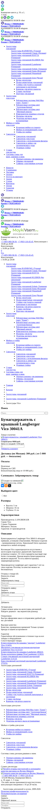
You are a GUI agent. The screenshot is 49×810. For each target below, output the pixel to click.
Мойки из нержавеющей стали (29, 130)
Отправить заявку (8, 588)
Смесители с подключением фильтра (32, 141)
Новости (9, 168)
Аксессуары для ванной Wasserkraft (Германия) (26, 683)
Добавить (5, 602)
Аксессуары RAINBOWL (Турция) (21, 670)
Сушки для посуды (9, 766)
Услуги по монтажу (14, 177)
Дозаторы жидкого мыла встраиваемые (26, 119)
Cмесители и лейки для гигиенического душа (26, 144)
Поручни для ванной (25, 94)
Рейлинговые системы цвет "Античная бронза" (28, 106)
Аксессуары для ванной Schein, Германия (24, 685)
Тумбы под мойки (24, 132)
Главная (9, 385)
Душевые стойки (23, 148)
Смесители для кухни (25, 139)
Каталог (9, 390)
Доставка (10, 172)
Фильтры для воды (24, 116)
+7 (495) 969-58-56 (9, 242)
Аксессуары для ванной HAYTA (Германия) (25, 674)
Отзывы (9, 190)
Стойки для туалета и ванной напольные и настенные (28, 86)
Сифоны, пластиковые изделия (29, 163)
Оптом (9, 186)
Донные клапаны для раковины (29, 159)
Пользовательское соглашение (14, 793)
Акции (9, 179)
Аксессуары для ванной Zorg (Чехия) (22, 688)
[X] (9, 485)
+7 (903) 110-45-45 (26, 242)
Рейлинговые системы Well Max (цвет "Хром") (26, 710)
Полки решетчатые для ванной (29, 82)
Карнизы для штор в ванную (28, 89)
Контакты (10, 183)
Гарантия (10, 188)
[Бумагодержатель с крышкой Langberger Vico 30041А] (24, 438)
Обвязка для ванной (24, 161)
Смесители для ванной (26, 136)
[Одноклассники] (6, 485)
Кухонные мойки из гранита (28, 127)
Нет (5, 496)
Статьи (9, 181)
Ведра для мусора (23, 80)
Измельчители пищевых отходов (30, 114)
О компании (11, 170)
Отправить (5, 808)
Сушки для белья (23, 91)
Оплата (9, 174)
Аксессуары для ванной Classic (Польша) (23, 672)
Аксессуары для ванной (16, 394)
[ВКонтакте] (2, 485)
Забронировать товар (27, 475)
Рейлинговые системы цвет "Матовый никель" (28, 110)
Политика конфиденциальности (15, 791)
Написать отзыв (8, 576)
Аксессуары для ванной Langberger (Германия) (26, 399)
